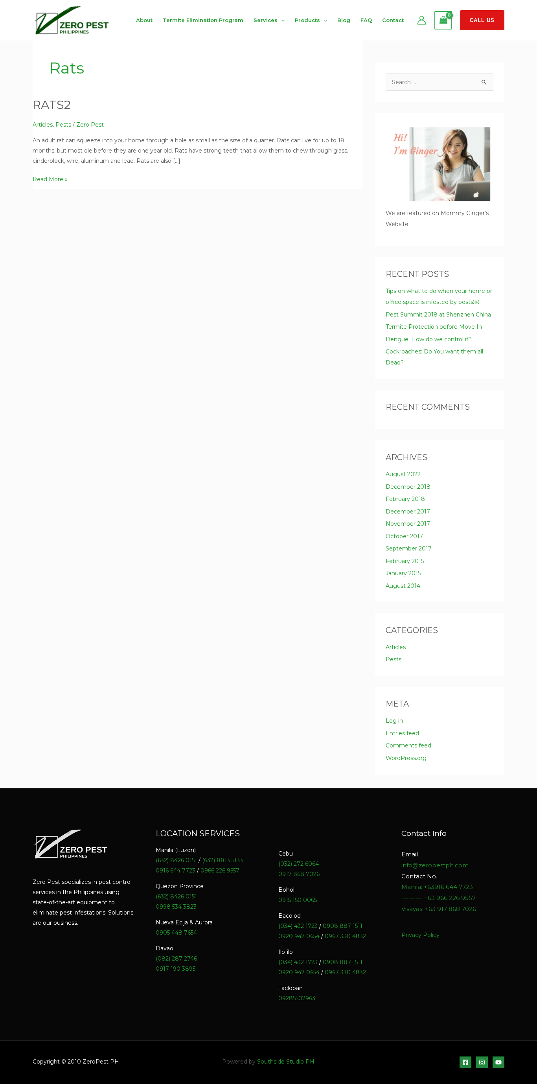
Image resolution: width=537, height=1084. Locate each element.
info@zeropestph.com (435, 865)
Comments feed (408, 745)
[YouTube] (498, 1062)
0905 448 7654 (176, 932)
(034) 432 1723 (298, 925)
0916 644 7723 (175, 870)
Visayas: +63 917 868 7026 (438, 909)
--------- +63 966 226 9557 (438, 898)
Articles (43, 124)
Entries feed (402, 733)
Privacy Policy (420, 935)
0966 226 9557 (219, 870)
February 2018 (405, 498)
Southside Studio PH (285, 1061)
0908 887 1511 (342, 925)
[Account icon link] (422, 20)
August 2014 (403, 585)
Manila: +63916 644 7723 (437, 887)
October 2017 (404, 536)
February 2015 (405, 561)
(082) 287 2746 (176, 958)
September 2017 (409, 548)
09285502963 (296, 998)
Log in (394, 720)
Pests (63, 124)
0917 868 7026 (299, 874)
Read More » (50, 178)
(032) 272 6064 (298, 863)
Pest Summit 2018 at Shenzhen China (438, 314)
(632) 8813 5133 (222, 860)
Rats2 (52, 105)
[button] (482, 20)
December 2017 (408, 511)
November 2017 (408, 523)
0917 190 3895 (175, 968)
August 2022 (403, 474)
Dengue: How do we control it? (429, 339)
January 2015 (403, 573)
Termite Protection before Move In (434, 326)
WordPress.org (406, 758)
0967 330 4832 (345, 936)
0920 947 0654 (299, 936)
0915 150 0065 (297, 900)
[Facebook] (465, 1062)
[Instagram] (482, 1062)
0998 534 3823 (176, 906)
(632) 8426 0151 (176, 860)
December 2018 (408, 486)
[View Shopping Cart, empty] (443, 20)
